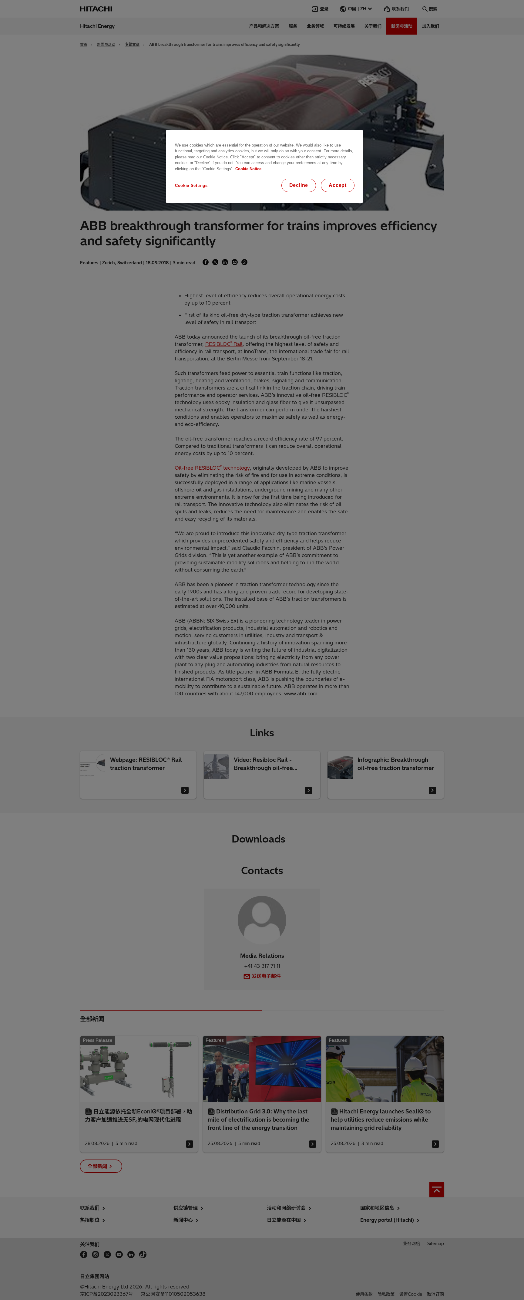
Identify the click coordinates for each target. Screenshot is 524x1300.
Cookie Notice (248, 169)
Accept (338, 185)
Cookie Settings (191, 185)
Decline (298, 185)
